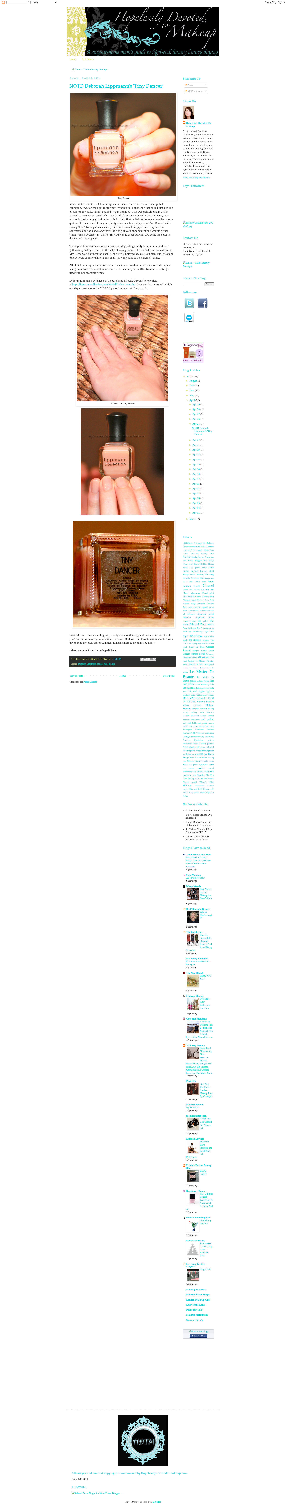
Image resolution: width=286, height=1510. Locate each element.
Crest (190, 611)
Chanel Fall (207, 589)
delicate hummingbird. (198, 1217)
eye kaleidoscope (196, 632)
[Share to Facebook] (151, 659)
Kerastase (210, 661)
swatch (201, 768)
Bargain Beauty (204, 557)
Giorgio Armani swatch (194, 654)
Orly (202, 737)
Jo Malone (200, 661)
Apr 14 (196, 469)
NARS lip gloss (190, 726)
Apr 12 (196, 479)
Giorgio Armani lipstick (203, 650)
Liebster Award (203, 681)
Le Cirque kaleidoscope (199, 668)
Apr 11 (196, 483)
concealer (201, 604)
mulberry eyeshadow (191, 719)
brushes (193, 574)
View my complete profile (196, 177)
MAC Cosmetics (198, 698)
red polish (191, 751)
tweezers (210, 785)
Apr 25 (196, 423)
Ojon (212, 733)
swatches (198, 771)
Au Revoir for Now (195, 877)
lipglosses (210, 691)
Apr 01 (196, 512)
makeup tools (197, 712)
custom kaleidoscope (200, 611)
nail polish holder (190, 723)
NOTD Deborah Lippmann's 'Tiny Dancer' (116, 86)
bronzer (203, 571)
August (194, 380)
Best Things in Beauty (198, 909)
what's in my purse (191, 792)
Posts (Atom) (90, 681)
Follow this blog (198, 1336)
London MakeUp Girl (198, 1299)
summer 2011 (206, 764)
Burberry (200, 574)
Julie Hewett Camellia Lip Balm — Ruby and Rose (206, 1249)
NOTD (196, 733)
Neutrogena (187, 730)
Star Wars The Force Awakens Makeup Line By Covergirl (206, 1090)
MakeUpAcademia (196, 1289)
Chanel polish (208, 593)
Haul (185, 661)
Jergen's (191, 661)
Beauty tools (188, 564)
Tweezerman (199, 785)
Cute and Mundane (196, 1018)
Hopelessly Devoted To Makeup (198, 125)
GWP (212, 657)
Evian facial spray (190, 628)
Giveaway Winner (190, 657)
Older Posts (168, 675)
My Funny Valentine (197, 958)
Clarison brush (208, 597)
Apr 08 (196, 488)
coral (190, 607)
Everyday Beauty (195, 1240)
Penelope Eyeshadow (193, 740)
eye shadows (195, 640)
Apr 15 (196, 464)
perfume (211, 740)
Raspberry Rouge (195, 1191)
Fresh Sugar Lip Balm (193, 647)
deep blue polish (200, 621)
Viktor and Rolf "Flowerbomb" (201, 789)
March (193, 519)
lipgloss (202, 691)
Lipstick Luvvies (195, 1138)
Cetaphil (197, 586)
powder (210, 743)
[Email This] (142, 659)
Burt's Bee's (188, 581)
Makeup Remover (199, 709)
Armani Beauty (190, 557)
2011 (189, 376)
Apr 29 (196, 404)
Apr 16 (196, 459)
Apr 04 (196, 508)
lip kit (209, 688)
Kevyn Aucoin (189, 664)
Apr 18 (196, 454)
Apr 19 (196, 449)
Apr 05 (196, 503)
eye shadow (192, 636)
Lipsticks (186, 695)
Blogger (157, 1501)
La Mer (199, 664)
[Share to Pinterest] (154, 659)
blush (204, 567)
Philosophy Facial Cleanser (194, 744)
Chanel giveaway (191, 593)
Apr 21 (196, 445)
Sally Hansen (195, 757)
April (192, 400)
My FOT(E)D (192, 1107)
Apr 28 (196, 409)
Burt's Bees (200, 581)
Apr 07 (196, 493)
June (192, 390)
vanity (185, 789)
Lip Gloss (188, 687)
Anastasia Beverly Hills (202, 553)
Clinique (200, 600)
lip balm (210, 684)
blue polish (195, 567)
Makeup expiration (192, 705)
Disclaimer (88, 59)
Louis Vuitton (196, 695)
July (192, 385)
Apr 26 (196, 419)
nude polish (109, 664)
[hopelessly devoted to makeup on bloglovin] (189, 321)
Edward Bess (198, 624)
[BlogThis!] (145, 659)
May (192, 395)
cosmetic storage (201, 607)
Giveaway (210, 654)
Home (73, 59)
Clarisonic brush (189, 600)
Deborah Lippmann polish (90, 664)
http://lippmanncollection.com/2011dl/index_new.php (103, 284)
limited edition (201, 684)
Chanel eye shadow (191, 590)
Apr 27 (196, 414)
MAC (185, 698)
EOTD (211, 624)
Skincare (190, 761)
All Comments (194, 91)
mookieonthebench (196, 1115)
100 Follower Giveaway (192, 543)
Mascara (195, 715)
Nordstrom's (187, 733)
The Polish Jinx (194, 932)
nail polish (207, 719)
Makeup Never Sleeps (198, 1294)
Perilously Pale (194, 1309)
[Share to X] (148, 659)
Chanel (208, 585)
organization (195, 737)
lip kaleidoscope (200, 688)
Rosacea (189, 754)
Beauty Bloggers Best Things (201, 560)
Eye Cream (201, 628)
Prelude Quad (188, 747)
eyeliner (206, 640)
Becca (196, 564)
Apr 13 (196, 474)
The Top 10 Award (195, 779)
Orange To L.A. (194, 1320)
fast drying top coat (197, 643)
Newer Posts (76, 675)
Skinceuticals (201, 761)
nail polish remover (206, 723)
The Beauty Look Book (198, 854)
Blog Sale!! (205, 1269)
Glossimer (203, 657)
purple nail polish (207, 747)
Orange (186, 736)
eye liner (209, 631)
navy (212, 726)
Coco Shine (209, 600)
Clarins (198, 597)
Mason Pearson (207, 716)
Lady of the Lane (195, 1304)
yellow (202, 792)
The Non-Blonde (195, 973)
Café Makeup (193, 875)
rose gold (197, 754)
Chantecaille (188, 596)
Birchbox (203, 564)
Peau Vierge (209, 737)
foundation (210, 643)
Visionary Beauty (195, 1045)
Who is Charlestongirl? (206, 915)
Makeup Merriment (197, 1314)
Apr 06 (196, 498)
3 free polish (196, 550)
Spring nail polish (190, 764)
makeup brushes (205, 701)
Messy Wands (193, 886)
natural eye (204, 726)
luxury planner (208, 695)
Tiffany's (202, 782)
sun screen (188, 768)
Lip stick (193, 691)
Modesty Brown (194, 1104)
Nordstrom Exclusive (204, 730)
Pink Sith (191, 1081)
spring (211, 761)
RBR (185, 751)
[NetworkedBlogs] (199, 1331)
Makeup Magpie (195, 996)
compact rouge (189, 604)
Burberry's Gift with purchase (202, 578)
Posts (190, 85)
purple (196, 747)
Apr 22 (196, 440)
